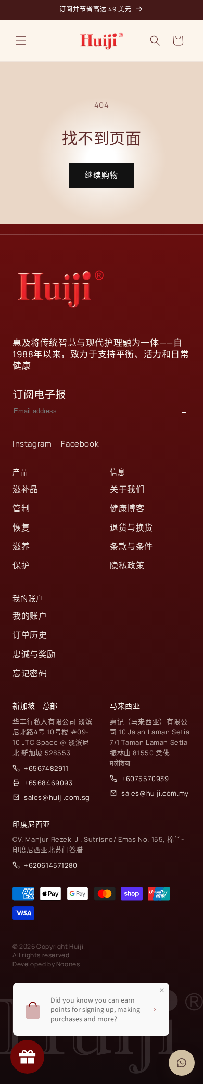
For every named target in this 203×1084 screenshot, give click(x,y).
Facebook (79, 443)
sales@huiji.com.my (155, 793)
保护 (21, 565)
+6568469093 (48, 782)
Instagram (32, 443)
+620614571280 (51, 865)
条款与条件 (131, 546)
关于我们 (127, 489)
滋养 (21, 546)
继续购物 (101, 175)
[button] (20, 40)
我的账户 (29, 615)
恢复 (21, 527)
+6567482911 (46, 768)
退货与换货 (131, 527)
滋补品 (25, 489)
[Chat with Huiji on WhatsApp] (182, 1063)
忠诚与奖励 (34, 654)
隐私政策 (127, 565)
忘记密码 (29, 673)
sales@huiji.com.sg (57, 797)
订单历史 (29, 635)
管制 (21, 508)
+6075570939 (145, 778)
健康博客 (127, 508)
